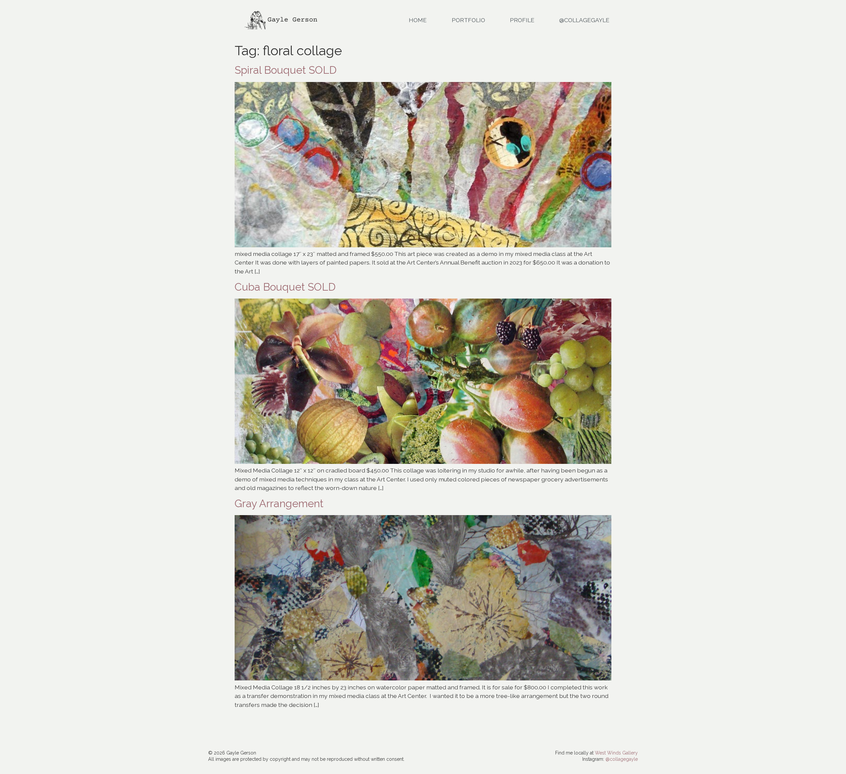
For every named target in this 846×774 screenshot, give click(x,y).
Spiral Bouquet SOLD (286, 70)
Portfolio (468, 20)
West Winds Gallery (616, 752)
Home (418, 20)
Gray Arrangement (279, 503)
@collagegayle (621, 759)
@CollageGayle (584, 20)
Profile (522, 20)
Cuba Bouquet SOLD (285, 287)
